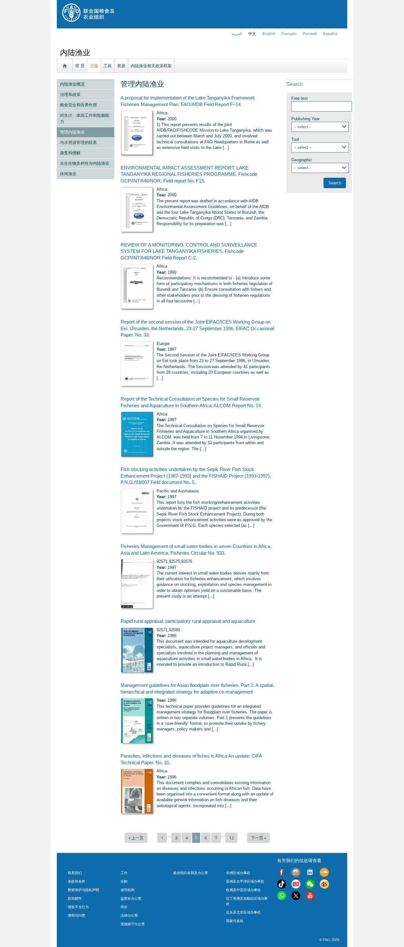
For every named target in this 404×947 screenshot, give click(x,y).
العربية (237, 34)
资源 (121, 65)
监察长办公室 (131, 898)
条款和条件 (76, 881)
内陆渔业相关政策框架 (151, 65)
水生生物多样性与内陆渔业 (84, 163)
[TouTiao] (295, 885)
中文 (252, 34)
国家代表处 (234, 921)
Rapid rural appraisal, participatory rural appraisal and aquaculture (188, 621)
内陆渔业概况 (72, 84)
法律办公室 (129, 915)
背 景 (80, 65)
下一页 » (258, 838)
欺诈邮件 (75, 898)
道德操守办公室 (133, 924)
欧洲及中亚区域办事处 (243, 890)
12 (231, 838)
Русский (310, 34)
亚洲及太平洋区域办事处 (245, 881)
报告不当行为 (78, 907)
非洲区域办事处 (238, 873)
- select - (303, 126)
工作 (124, 873)
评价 (124, 907)
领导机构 (127, 890)
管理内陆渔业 (72, 132)
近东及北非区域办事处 (243, 912)
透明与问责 (76, 915)
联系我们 (75, 873)
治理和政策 (70, 94)
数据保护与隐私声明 (83, 890)
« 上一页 (136, 838)
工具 (108, 65)
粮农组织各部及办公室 (190, 873)
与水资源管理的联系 (78, 142)
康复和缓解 (70, 153)
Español (330, 34)
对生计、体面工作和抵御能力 (84, 118)
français (289, 34)
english (268, 34)
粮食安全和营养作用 (78, 105)
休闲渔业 (68, 173)
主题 (94, 65)
